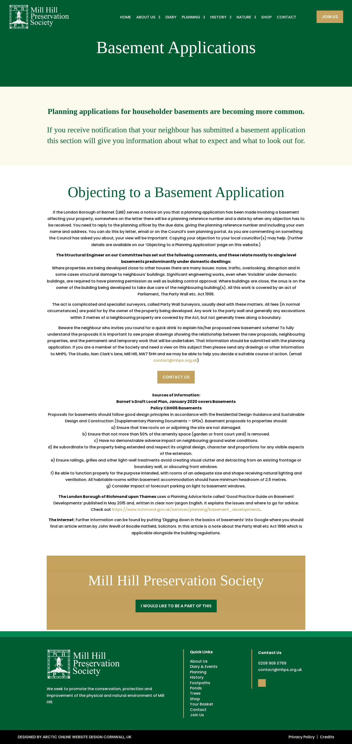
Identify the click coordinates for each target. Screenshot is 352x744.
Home (125, 17)
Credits (327, 737)
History (218, 17)
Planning (191, 17)
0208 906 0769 (272, 663)
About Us (145, 17)
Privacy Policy (302, 737)
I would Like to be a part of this (176, 606)
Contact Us (176, 377)
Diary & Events (203, 666)
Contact (286, 17)
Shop (266, 17)
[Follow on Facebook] (262, 683)
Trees (195, 693)
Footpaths (200, 683)
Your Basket (201, 704)
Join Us (330, 17)
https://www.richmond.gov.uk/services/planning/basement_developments (186, 509)
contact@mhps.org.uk (175, 360)
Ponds (196, 688)
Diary (170, 17)
